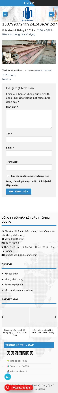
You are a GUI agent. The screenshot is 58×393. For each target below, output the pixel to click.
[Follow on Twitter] (30, 3)
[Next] (55, 323)
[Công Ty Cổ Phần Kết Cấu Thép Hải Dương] (28, 14)
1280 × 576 (44, 30)
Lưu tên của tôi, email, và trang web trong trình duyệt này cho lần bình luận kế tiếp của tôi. (28, 181)
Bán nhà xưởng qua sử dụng (18, 34)
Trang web (12, 161)
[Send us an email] (33, 3)
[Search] (51, 14)
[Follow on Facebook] (25, 3)
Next (6, 79)
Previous (8, 75)
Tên (9, 133)
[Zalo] (8, 377)
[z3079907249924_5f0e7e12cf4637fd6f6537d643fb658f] (29, 51)
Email (10, 147)
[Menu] (5, 14)
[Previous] (2, 323)
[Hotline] (8, 387)
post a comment (44, 70)
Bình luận (12, 107)
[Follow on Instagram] (27, 3)
